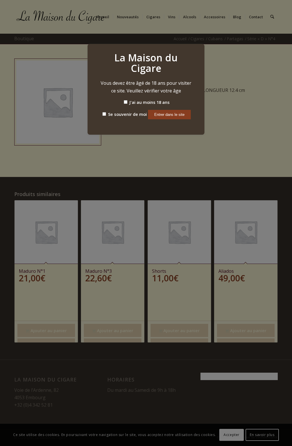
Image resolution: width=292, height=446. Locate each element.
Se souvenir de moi (127, 114)
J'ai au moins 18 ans (149, 102)
